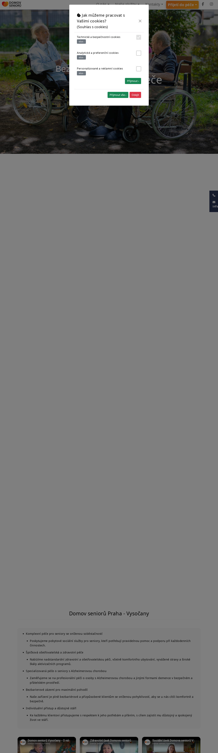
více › (81, 41)
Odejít (135, 95)
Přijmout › (133, 81)
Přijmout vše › (118, 95)
